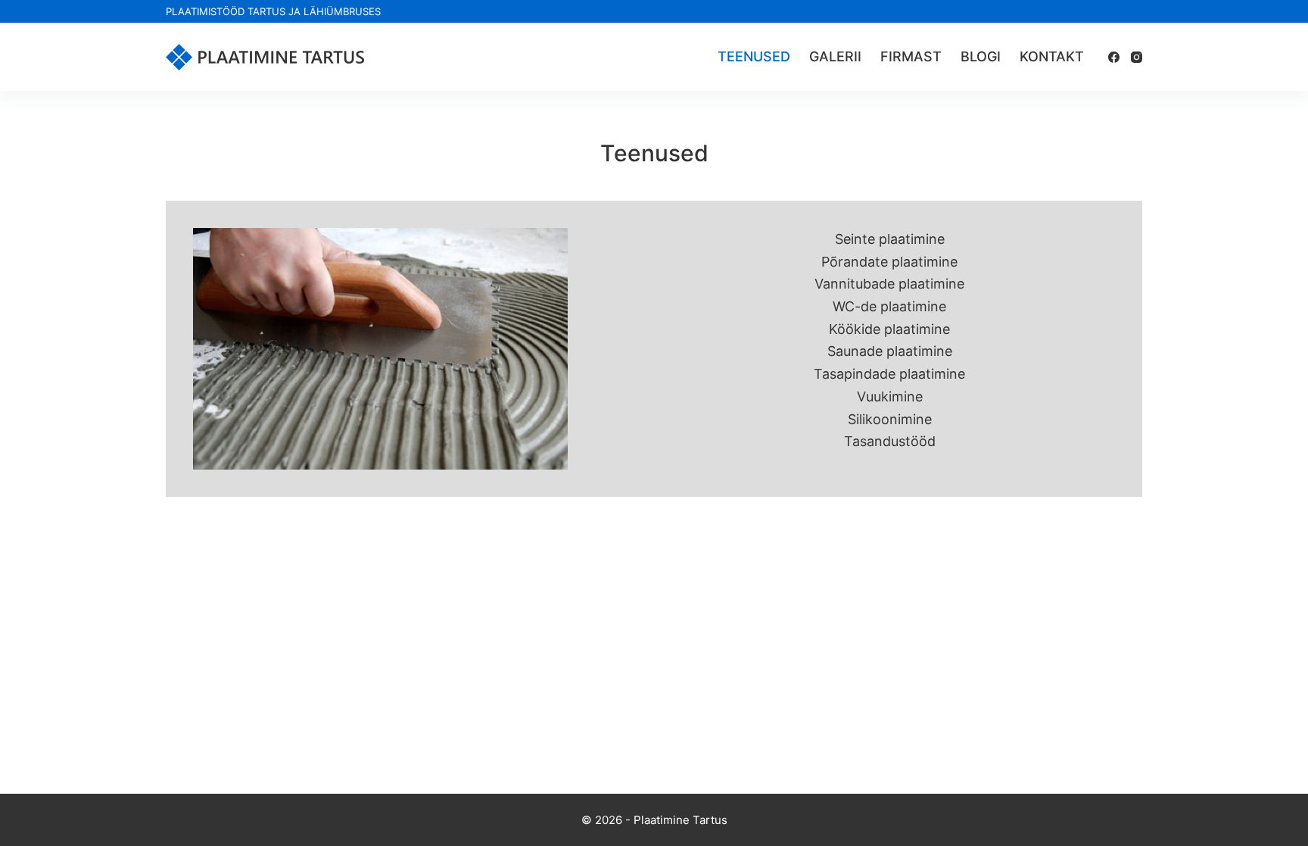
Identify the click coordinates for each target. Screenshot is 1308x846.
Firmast (911, 56)
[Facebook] (1114, 57)
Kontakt (1052, 56)
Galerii (835, 56)
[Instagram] (1136, 57)
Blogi (981, 56)
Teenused (754, 56)
